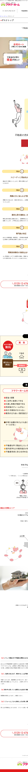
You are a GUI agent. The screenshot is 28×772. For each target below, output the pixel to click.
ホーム (1, 16)
